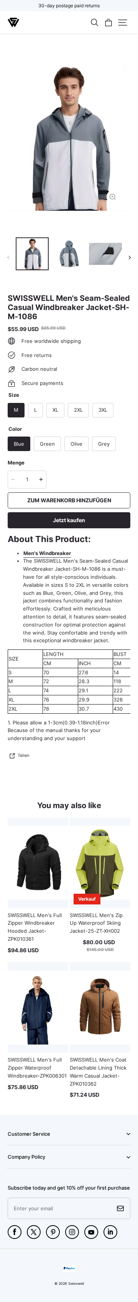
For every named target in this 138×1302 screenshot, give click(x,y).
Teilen (23, 755)
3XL (103, 410)
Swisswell (76, 1283)
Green (47, 444)
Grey (104, 444)
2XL (78, 410)
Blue (19, 444)
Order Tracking (22, 1144)
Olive (76, 444)
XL (55, 410)
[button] (94, 22)
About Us (17, 1168)
